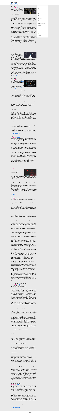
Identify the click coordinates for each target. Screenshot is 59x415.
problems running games (15, 133)
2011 (38, 18)
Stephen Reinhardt (33, 413)
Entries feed (39, 34)
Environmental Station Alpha (17, 78)
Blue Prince (14, 280)
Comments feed (39, 35)
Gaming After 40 (39, 30)
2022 (38, 10)
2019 (38, 12)
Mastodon (39, 27)
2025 (38, 8)
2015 (38, 15)
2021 (38, 11)
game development (15, 407)
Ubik (19, 133)
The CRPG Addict (39, 31)
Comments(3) (18, 168)
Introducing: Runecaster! (16, 383)
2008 (38, 20)
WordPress (27, 413)
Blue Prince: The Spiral (16, 197)
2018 (38, 13)
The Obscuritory (39, 25)
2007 (38, 21)
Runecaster (18, 407)
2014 (38, 16)
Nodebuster (13, 167)
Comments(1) (18, 79)
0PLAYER (13, 6)
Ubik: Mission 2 (14, 109)
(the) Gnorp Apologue (15, 49)
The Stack (14, 2)
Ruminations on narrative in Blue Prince (19, 283)
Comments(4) (18, 7)
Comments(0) (17, 110)
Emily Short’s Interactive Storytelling (41, 23)
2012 (38, 17)
